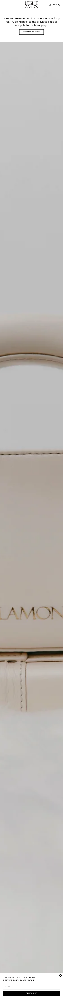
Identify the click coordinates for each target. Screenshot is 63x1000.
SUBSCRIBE (31, 993)
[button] (4, 5)
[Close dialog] (60, 975)
